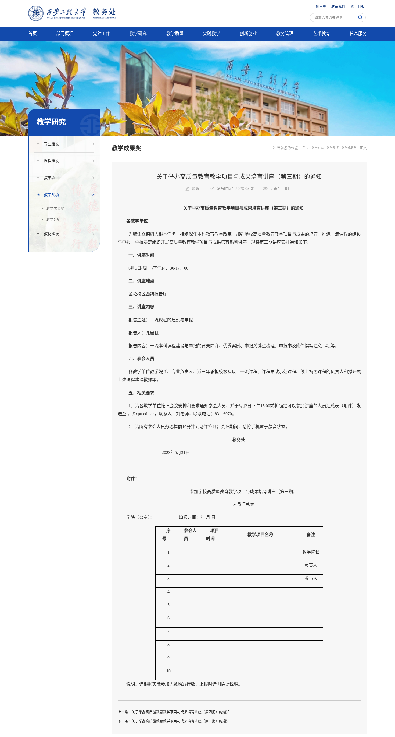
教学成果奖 (55, 211)
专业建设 (53, 145)
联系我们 (338, 6)
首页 (298, 150)
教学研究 (312, 150)
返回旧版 (357, 6)
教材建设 (53, 238)
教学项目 (53, 179)
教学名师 (53, 223)
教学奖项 (53, 196)
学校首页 (319, 6)
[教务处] (77, 13)
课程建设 (53, 162)
